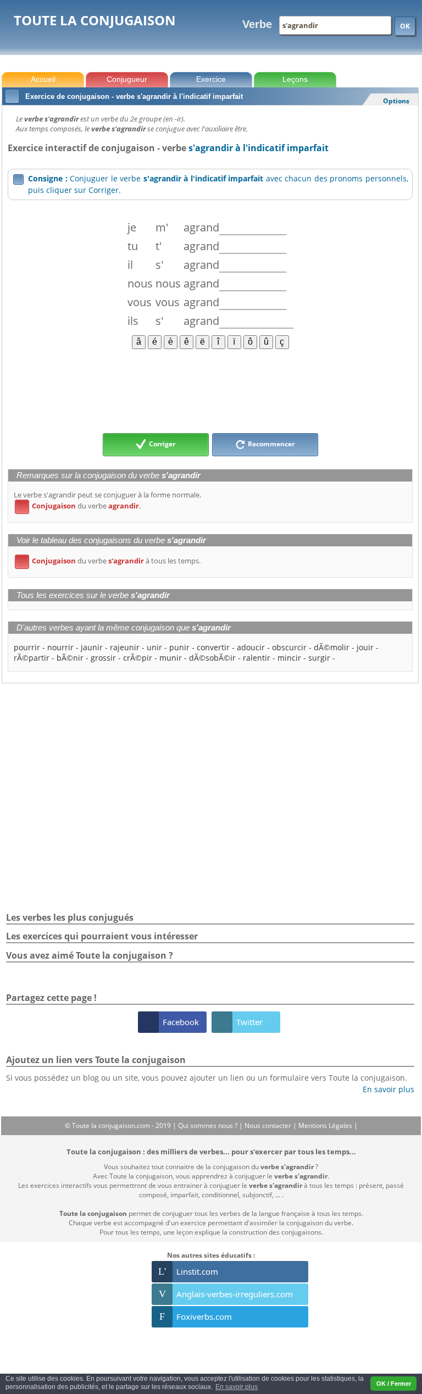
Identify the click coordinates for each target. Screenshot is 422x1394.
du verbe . (80, 506)
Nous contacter (269, 1125)
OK (405, 26)
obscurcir (289, 647)
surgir (319, 657)
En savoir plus (384, 1089)
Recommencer (270, 444)
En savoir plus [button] (236, 1387)
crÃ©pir (137, 657)
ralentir (256, 657)
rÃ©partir (31, 657)
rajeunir (125, 647)
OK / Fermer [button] (393, 1383)
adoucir (251, 647)
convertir (213, 647)
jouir (365, 647)
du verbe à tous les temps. (110, 561)
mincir (289, 657)
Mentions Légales (326, 1125)
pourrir (27, 647)
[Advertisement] (210, 390)
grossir (103, 657)
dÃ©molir (331, 647)
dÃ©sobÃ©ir (212, 657)
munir (170, 657)
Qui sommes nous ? (208, 1125)
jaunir (92, 647)
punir (179, 647)
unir (154, 647)
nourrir (60, 647)
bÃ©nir (70, 657)
